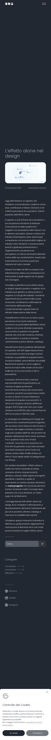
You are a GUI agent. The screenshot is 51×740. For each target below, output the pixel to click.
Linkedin (12, 598)
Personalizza (37, 733)
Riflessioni (9, 573)
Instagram (13, 605)
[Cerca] (42, 544)
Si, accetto (14, 733)
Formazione (10, 566)
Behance (13, 591)
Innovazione (10, 569)
